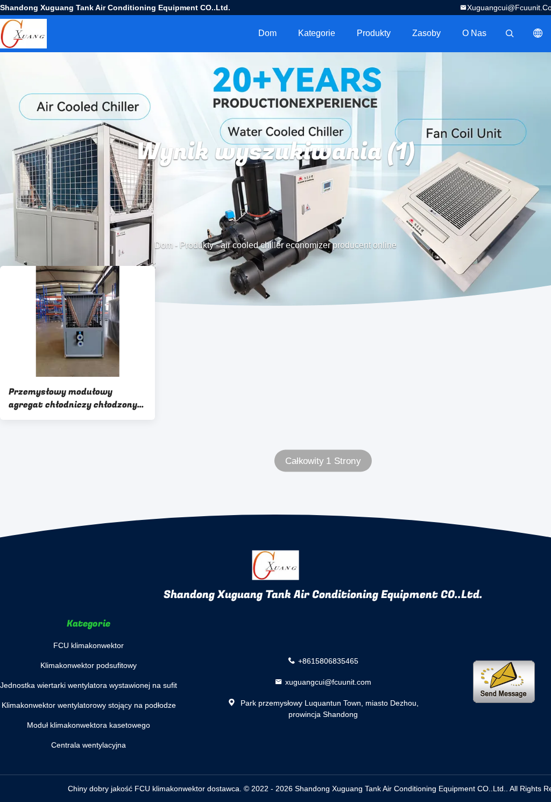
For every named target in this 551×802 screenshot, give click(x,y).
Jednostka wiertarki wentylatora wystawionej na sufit (88, 685)
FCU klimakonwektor (88, 645)
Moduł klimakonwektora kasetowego (88, 725)
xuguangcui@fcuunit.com (328, 682)
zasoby (426, 33)
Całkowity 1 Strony (323, 461)
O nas (474, 33)
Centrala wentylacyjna (88, 745)
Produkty (374, 33)
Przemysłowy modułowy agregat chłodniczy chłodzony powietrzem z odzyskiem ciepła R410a (76, 398)
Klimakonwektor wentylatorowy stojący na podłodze (89, 705)
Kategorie (316, 33)
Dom (267, 33)
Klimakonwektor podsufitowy (88, 665)
